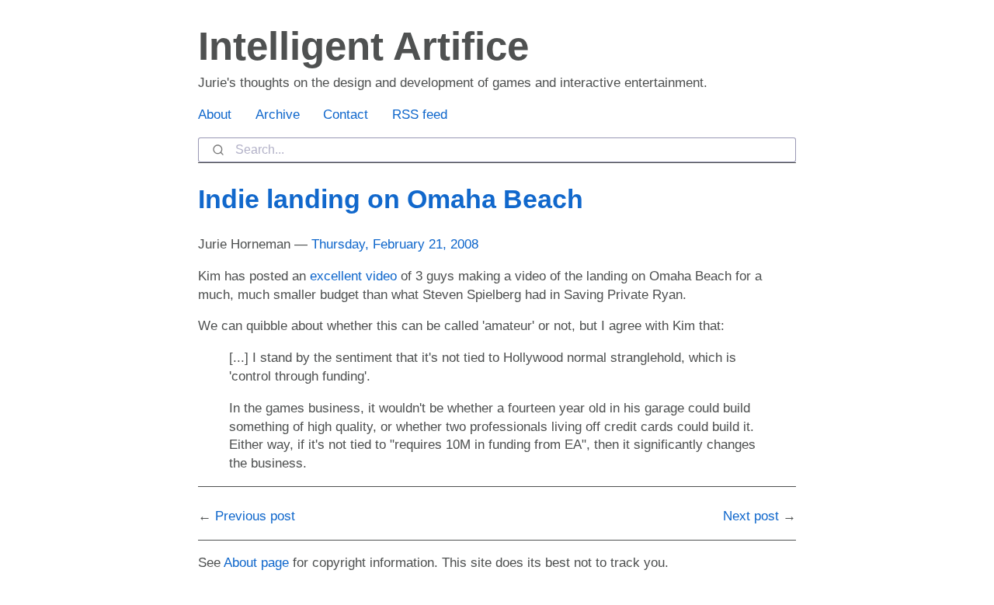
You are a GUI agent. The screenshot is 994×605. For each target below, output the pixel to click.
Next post (751, 516)
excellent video (353, 276)
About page (256, 562)
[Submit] (217, 150)
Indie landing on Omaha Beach (390, 199)
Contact (345, 114)
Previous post (255, 516)
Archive (277, 114)
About (214, 114)
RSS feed (419, 114)
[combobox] (497, 149)
